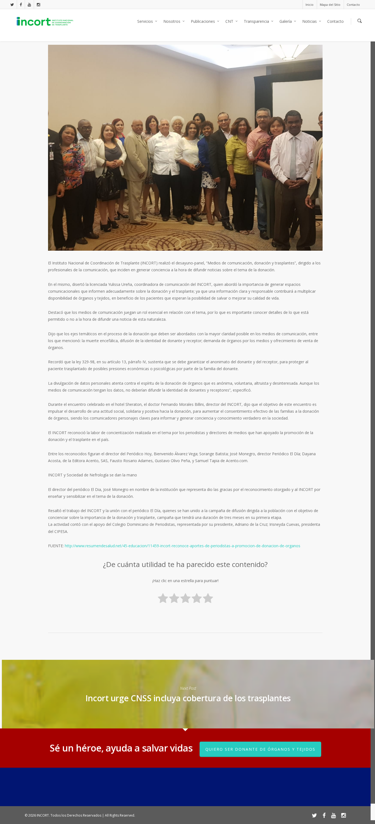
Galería (285, 21)
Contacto (353, 4)
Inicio (310, 4)
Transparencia (256, 21)
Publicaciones (203, 21)
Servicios (145, 21)
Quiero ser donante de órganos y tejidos (260, 749)
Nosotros (171, 21)
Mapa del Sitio (330, 4)
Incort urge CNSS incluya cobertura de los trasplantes (188, 694)
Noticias (309, 21)
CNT (229, 21)
